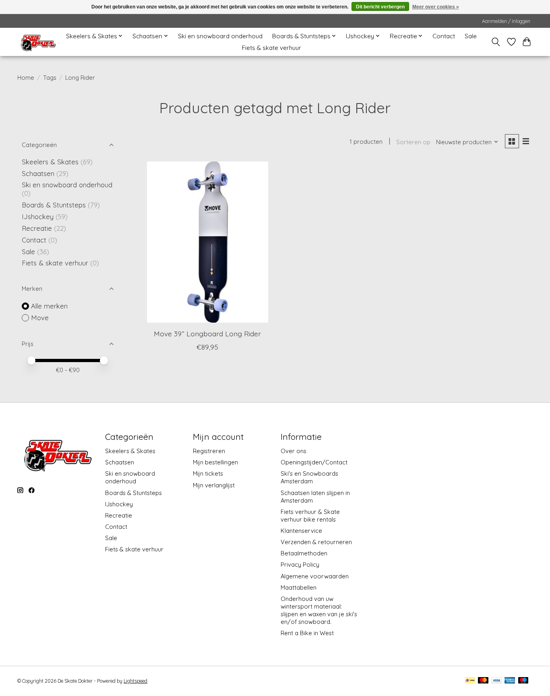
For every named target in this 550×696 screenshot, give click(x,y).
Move (40, 317)
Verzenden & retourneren (316, 542)
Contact (443, 36)
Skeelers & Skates (50, 161)
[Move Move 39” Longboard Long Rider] (207, 242)
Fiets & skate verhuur (271, 48)
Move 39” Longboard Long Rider (207, 333)
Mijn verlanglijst (214, 485)
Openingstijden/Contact (314, 462)
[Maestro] (523, 681)
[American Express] (510, 681)
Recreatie (37, 228)
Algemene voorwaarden (315, 576)
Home (25, 77)
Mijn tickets (208, 473)
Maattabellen (298, 587)
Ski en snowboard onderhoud (220, 36)
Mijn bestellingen (215, 462)
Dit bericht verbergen (380, 7)
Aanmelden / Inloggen (506, 21)
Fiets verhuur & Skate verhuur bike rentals (310, 515)
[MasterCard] (483, 681)
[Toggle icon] (496, 42)
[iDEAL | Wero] (470, 681)
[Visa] (496, 681)
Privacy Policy (300, 564)
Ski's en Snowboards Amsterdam (309, 477)
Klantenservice (301, 530)
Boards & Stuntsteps (54, 205)
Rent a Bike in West (307, 633)
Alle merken (49, 306)
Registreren (209, 451)
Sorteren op (413, 142)
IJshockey (38, 216)
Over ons (293, 451)
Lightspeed (135, 681)
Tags (49, 77)
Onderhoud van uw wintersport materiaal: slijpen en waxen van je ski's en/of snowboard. (319, 610)
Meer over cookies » (435, 7)
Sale (471, 36)
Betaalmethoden (304, 553)
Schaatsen (38, 173)
